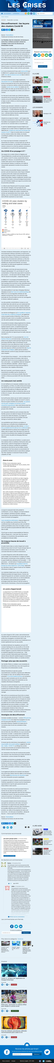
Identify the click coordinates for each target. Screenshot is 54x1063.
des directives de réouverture (18, 775)
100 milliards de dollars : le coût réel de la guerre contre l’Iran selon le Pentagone (48, 100)
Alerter (16, 883)
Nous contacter (6, 1061)
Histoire (46, 77)
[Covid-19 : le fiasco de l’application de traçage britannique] (14, 970)
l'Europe (46, 829)
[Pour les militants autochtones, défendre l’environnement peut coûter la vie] (14, 1022)
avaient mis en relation (13, 87)
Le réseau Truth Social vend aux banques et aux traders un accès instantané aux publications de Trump (47, 90)
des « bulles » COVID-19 (7, 746)
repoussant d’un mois (7, 81)
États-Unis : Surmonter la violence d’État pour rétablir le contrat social (13, 1005)
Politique (13, 984)
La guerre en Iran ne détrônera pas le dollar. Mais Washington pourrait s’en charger (48, 842)
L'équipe (13, 1061)
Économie (46, 838)
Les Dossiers (7, 13)
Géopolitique (47, 96)
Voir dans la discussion (9, 855)
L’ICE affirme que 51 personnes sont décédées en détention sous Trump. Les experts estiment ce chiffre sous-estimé (48, 852)
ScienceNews (9, 35)
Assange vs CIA (47, 113)
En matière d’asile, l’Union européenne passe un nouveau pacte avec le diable (48, 832)
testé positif (24, 71)
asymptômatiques (21, 721)
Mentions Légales (24, 1061)
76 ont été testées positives (14, 676)
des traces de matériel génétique (20, 292)
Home (2, 16)
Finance (46, 86)
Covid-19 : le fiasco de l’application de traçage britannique (13, 979)
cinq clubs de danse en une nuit (12, 74)
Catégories (16, 13)
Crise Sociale (14, 1011)
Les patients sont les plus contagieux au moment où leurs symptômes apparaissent (15, 403)
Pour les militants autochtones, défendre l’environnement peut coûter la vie (14, 1031)
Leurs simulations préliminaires (9, 520)
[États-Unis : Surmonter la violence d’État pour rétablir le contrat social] (14, 996)
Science (6, 16)
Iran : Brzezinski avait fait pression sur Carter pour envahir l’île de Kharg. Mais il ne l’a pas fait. (48, 80)
